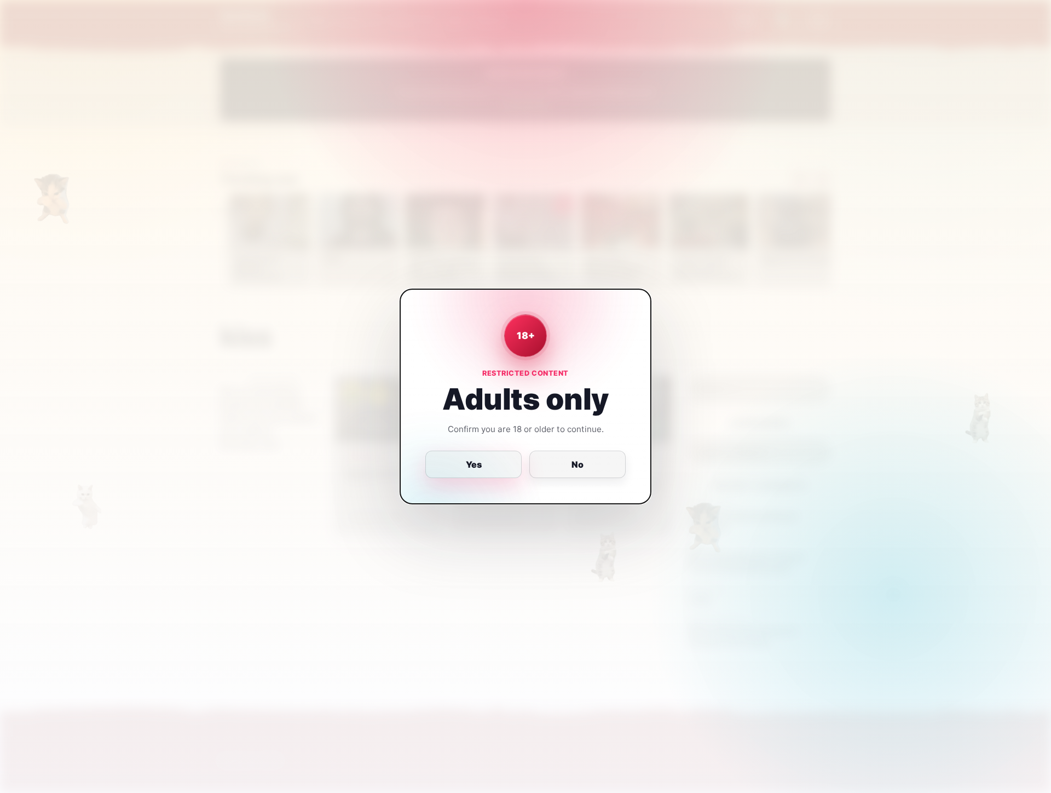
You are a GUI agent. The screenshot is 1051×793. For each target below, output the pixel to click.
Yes (474, 464)
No (577, 464)
